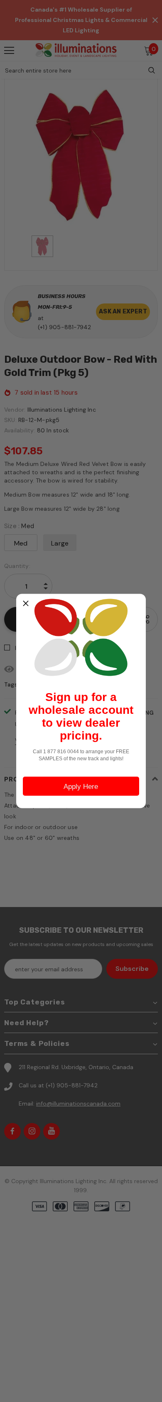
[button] (25, 603)
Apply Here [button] (81, 786)
